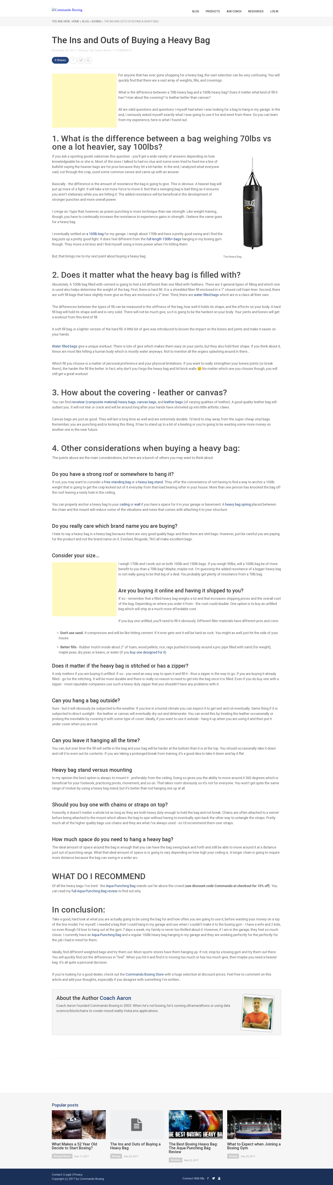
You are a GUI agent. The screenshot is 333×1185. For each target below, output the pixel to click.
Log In (274, 11)
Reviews (175, 1160)
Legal (67, 1174)
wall (137, 504)
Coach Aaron (102, 50)
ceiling (125, 504)
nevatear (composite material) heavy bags (103, 402)
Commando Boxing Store (145, 974)
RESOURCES (256, 11)
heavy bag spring (238, 504)
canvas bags (146, 402)
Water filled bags (64, 346)
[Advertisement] (84, 101)
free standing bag (117, 482)
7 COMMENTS (123, 50)
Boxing (83, 50)
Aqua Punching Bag (120, 886)
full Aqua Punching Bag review (94, 891)
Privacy (77, 1174)
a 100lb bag (95, 234)
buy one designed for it (147, 652)
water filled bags (206, 295)
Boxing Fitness (62, 1156)
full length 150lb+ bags (163, 239)
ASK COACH (234, 11)
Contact (57, 1174)
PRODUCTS (213, 11)
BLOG (195, 11)
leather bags (173, 402)
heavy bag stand (150, 482)
